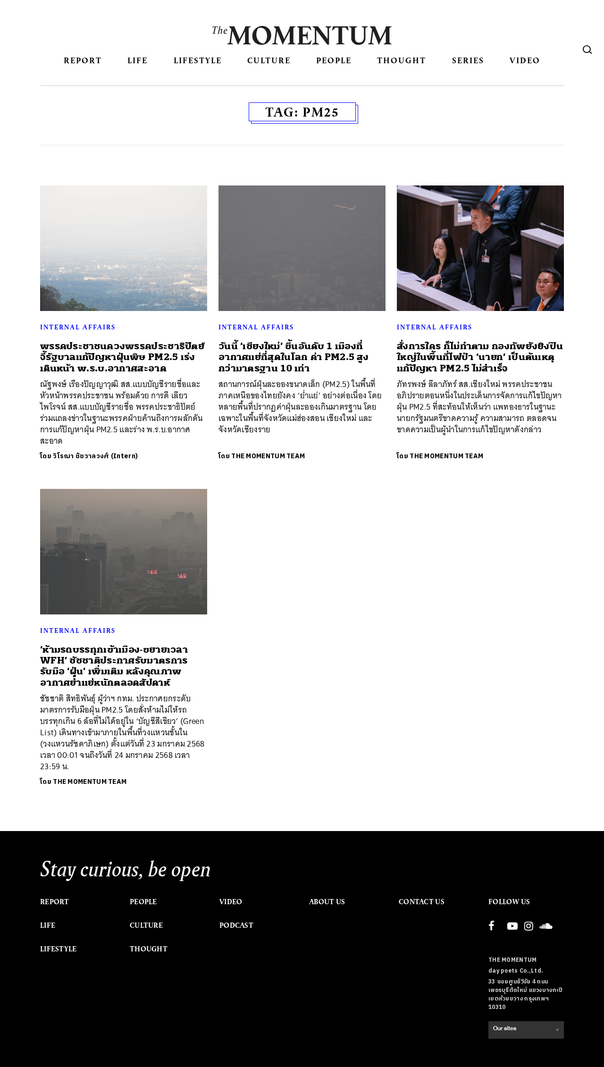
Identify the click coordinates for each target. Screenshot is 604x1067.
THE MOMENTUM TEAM (268, 456)
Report (83, 60)
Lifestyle (198, 60)
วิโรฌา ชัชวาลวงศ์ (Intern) (95, 456)
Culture (269, 60)
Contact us (422, 902)
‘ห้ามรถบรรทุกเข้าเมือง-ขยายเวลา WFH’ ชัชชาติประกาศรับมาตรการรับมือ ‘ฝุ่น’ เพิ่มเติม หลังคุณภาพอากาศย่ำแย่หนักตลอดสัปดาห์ (114, 666)
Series (468, 60)
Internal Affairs (78, 327)
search (587, 49)
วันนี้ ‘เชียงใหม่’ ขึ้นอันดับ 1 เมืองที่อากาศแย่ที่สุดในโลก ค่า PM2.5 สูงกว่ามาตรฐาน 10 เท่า (293, 357)
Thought (401, 60)
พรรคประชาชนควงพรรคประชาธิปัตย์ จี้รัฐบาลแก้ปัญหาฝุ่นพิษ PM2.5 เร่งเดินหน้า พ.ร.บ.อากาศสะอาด (122, 357)
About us (327, 902)
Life (137, 60)
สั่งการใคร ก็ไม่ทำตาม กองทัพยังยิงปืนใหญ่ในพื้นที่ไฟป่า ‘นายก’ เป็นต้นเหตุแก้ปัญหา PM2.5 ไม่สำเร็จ (480, 357)
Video (525, 60)
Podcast (236, 925)
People (334, 60)
